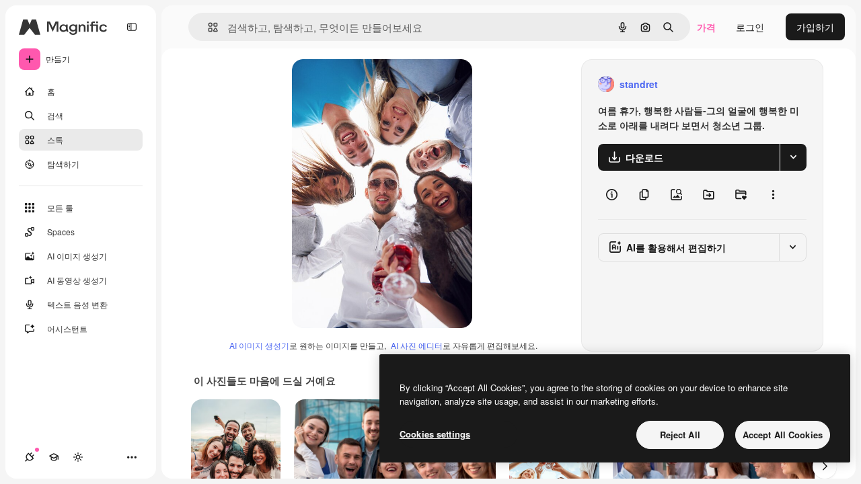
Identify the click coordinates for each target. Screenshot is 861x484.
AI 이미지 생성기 (259, 345)
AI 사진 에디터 (417, 345)
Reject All (680, 434)
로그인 (750, 27)
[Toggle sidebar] (132, 27)
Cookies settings (435, 434)
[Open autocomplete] (207, 27)
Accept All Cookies (783, 434)
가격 (706, 27)
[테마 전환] (78, 457)
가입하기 (815, 27)
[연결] (29, 457)
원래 (369, 84)
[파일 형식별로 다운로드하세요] (793, 157)
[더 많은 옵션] (772, 195)
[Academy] (54, 457)
